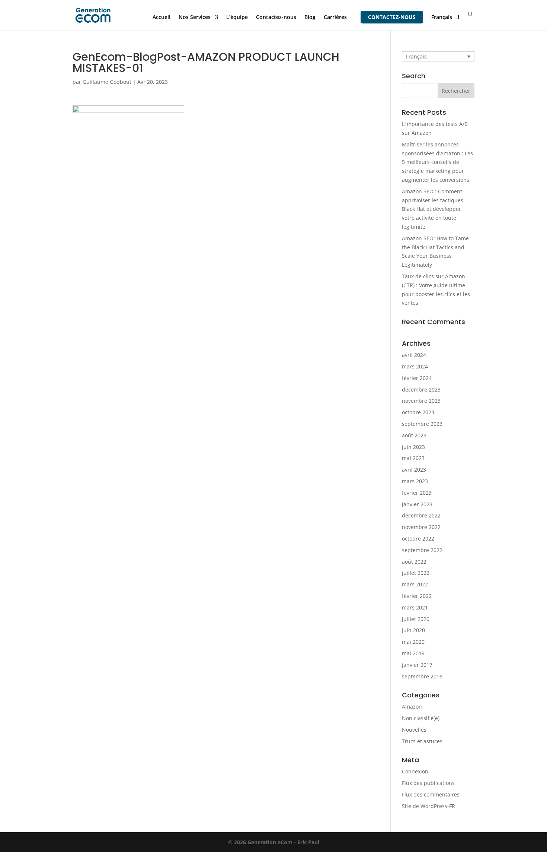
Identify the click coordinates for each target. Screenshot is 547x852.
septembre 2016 (422, 676)
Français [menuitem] (416, 56)
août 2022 (414, 561)
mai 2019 (413, 653)
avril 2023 (414, 469)
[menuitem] (445, 23)
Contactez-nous (276, 17)
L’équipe (237, 17)
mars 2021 (415, 607)
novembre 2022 (421, 526)
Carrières (335, 17)
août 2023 (414, 435)
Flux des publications (428, 782)
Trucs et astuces (422, 741)
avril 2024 (414, 354)
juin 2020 (413, 630)
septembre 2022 (422, 550)
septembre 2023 (422, 423)
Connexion (415, 771)
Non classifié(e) (420, 718)
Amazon (412, 706)
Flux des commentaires (431, 794)
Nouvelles (414, 729)
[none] (438, 56)
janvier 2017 (417, 664)
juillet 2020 (415, 619)
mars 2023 (415, 481)
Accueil (161, 17)
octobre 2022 (418, 538)
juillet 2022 (415, 572)
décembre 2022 (421, 515)
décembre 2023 (421, 389)
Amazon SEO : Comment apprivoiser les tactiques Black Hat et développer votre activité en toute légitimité (432, 209)
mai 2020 (413, 641)
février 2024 (417, 377)
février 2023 (417, 492)
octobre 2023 (418, 412)
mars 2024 (415, 366)
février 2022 (417, 595)
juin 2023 (413, 446)
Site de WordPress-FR (428, 806)
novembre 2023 (421, 400)
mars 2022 (415, 584)
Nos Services (195, 17)
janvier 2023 (417, 504)
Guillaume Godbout (107, 81)
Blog (310, 17)
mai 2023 (413, 458)
